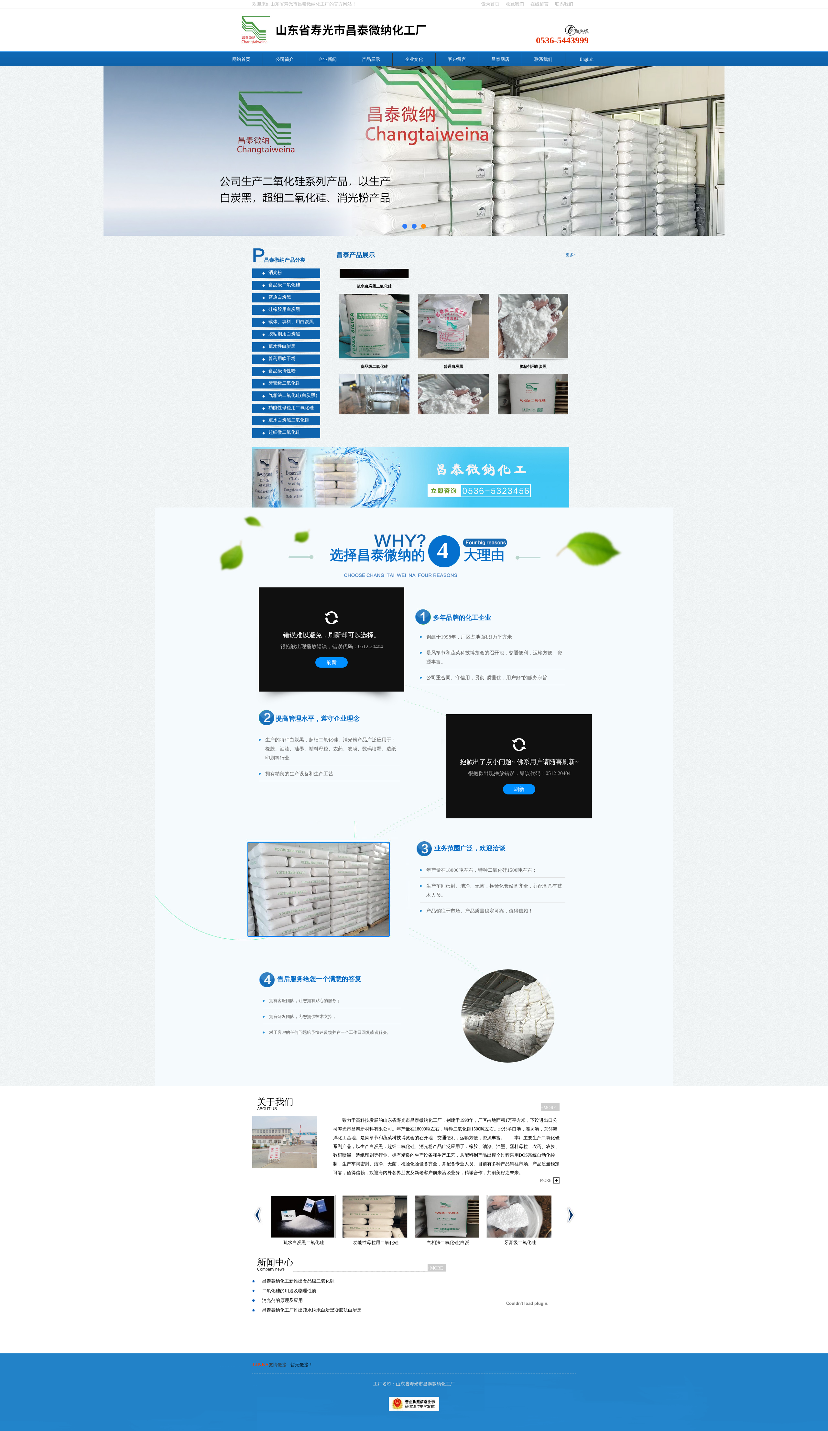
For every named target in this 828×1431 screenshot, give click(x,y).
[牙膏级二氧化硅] (376, 1216)
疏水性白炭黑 (282, 346)
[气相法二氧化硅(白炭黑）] (533, 387)
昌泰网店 (500, 59)
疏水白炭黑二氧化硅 (288, 420)
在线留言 (539, 4)
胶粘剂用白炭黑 (284, 334)
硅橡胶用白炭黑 (284, 309)
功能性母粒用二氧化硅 (291, 407)
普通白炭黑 (279, 297)
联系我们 (564, 4)
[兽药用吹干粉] (448, 1216)
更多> (571, 255)
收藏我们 (515, 4)
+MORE (548, 1107)
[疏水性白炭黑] (374, 387)
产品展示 (371, 59)
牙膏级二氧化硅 (284, 383)
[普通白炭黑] (453, 307)
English (587, 59)
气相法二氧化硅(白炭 (304, 1242)
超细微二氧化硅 (284, 432)
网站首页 (241, 59)
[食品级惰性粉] (453, 387)
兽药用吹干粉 (282, 358)
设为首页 (490, 4)
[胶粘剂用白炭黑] (533, 307)
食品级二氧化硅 (284, 284)
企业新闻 (328, 59)
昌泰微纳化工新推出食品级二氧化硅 (298, 1281)
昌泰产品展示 (355, 254)
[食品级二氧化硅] (374, 307)
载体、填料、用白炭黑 (291, 321)
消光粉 (275, 272)
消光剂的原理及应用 (282, 1300)
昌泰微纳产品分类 (284, 260)
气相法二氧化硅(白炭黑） (294, 395)
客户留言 (457, 59)
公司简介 (285, 59)
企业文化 (414, 59)
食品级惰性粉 (282, 370)
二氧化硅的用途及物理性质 (289, 1290)
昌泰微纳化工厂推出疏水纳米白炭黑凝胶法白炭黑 (312, 1310)
